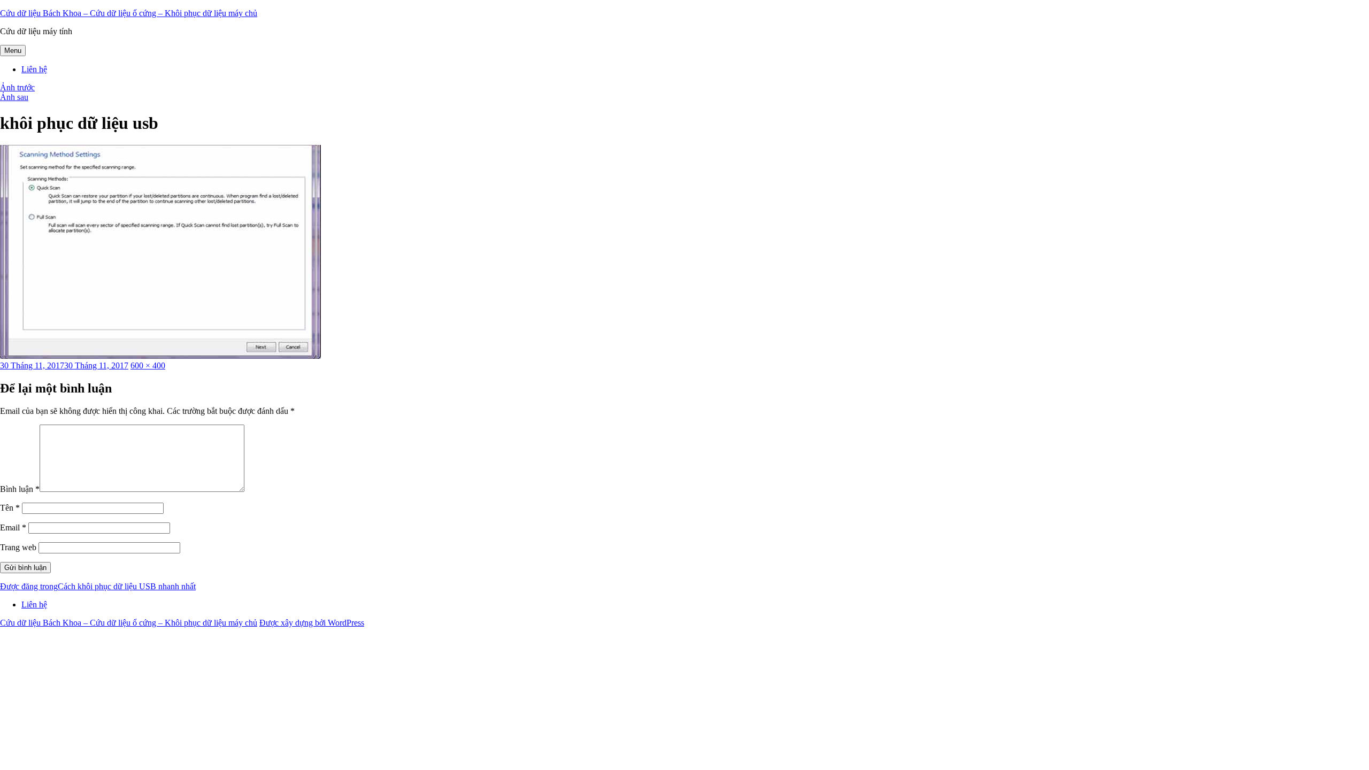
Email (13, 527)
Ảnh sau (14, 97)
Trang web (18, 547)
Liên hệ (34, 69)
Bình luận (20, 489)
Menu (12, 51)
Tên (10, 507)
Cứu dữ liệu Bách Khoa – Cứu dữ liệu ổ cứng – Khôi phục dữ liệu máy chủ (128, 13)
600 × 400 (147, 365)
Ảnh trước (17, 87)
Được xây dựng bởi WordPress (311, 622)
